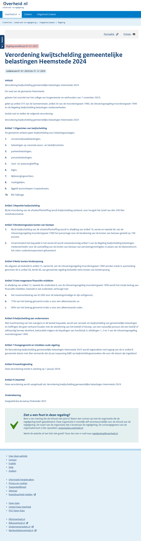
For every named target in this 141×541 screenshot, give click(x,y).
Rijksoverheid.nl (17, 522)
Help (11, 467)
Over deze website (18, 456)
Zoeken (28, 14)
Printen (127, 34)
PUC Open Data (17, 510)
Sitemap (13, 490)
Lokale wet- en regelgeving (25, 22)
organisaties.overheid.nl (70, 427)
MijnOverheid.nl (17, 519)
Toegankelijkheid (17, 487)
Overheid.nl (11, 15)
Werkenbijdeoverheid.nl (21, 530)
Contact (13, 459)
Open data (14, 503)
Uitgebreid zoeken (47, 22)
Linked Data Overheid (20, 506)
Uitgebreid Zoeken (46, 14)
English (12, 463)
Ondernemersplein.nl (19, 526)
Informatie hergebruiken (21, 479)
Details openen (2, 42)
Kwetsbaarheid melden (21, 494)
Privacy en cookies (18, 483)
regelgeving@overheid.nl (105, 433)
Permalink (109, 34)
